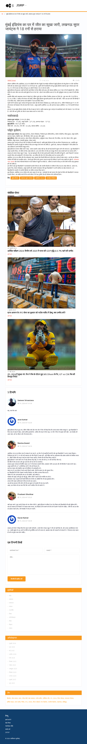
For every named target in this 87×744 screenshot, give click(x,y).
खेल (10, 596)
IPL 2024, (53, 698)
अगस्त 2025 (12, 676)
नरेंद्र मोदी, (25, 698)
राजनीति (11, 610)
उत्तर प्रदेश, (18, 702)
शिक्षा (10, 614)
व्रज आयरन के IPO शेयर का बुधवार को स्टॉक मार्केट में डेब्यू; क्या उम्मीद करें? (37, 312)
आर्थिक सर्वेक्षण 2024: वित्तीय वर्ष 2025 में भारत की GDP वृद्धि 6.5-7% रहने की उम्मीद (40, 250)
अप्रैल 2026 (12, 654)
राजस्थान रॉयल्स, (69, 698)
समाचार (11, 599)
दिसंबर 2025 (12, 661)
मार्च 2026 (12, 658)
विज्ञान (10, 624)
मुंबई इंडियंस (15, 178)
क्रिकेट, (9, 698)
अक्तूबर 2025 (13, 669)
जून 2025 (12, 683)
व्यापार (10, 606)
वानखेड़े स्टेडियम (51, 178)
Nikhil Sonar (12, 80)
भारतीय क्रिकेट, (52, 702)
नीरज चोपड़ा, (60, 698)
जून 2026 (12, 647)
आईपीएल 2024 (39, 178)
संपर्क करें (7, 729)
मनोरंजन (11, 603)
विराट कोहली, (36, 702)
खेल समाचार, (31, 698)
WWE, (31, 702)
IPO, (26, 702)
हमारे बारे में (8, 720)
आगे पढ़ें (10, 254)
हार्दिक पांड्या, (10, 702)
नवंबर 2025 (12, 665)
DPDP (7, 732)
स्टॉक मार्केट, (39, 698)
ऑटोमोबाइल (12, 617)
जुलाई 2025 (12, 679)
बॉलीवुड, (65, 702)
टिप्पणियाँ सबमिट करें (16, 579)
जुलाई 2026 (12, 643)
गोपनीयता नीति (9, 726)
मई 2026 (11, 651)
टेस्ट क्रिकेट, (44, 702)
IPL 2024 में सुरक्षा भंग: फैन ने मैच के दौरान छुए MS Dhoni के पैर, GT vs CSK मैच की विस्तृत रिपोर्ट (41, 375)
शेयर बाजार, (15, 698)
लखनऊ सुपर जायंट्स (26, 178)
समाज (10, 628)
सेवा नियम (8, 723)
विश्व (10, 621)
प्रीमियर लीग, (46, 698)
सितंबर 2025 (12, 672)
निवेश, (23, 702)
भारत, (20, 698)
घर (2, 14)
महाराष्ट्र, (59, 702)
